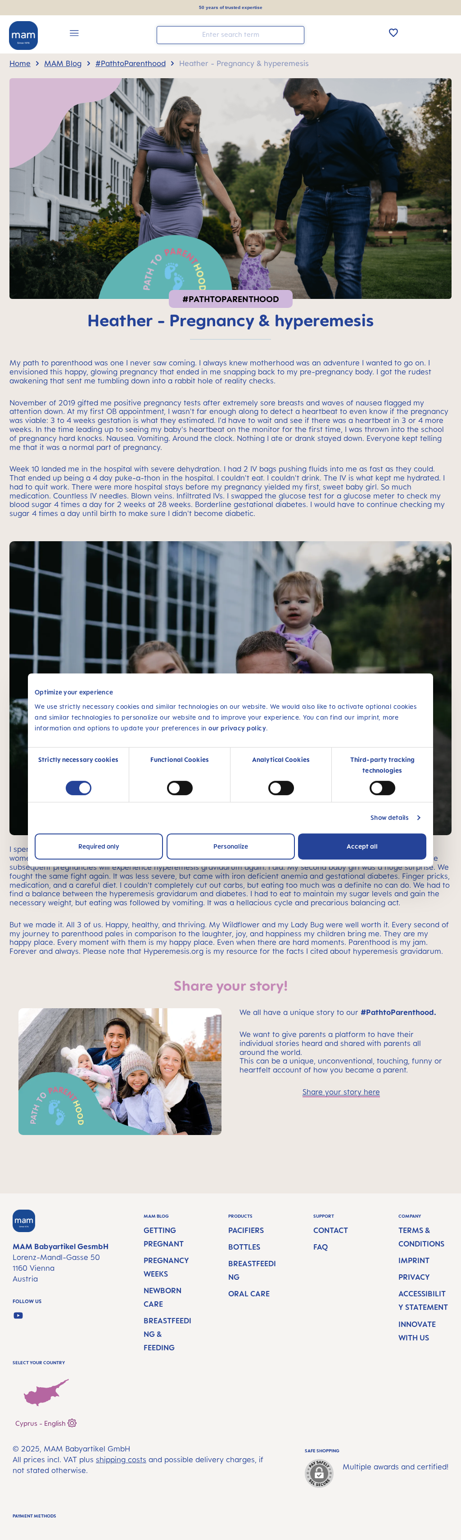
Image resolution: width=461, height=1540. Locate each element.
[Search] (295, 34)
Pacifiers (246, 1230)
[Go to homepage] (23, 35)
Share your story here (341, 1091)
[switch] (180, 788)
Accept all (362, 846)
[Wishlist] (393, 32)
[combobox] (230, 35)
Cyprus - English (41, 1423)
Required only (98, 846)
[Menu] (74, 34)
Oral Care (249, 1293)
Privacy (414, 1277)
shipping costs (121, 1459)
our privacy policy (237, 728)
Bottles (244, 1246)
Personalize (230, 846)
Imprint (413, 1260)
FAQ (320, 1246)
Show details (390, 817)
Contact (330, 1230)
